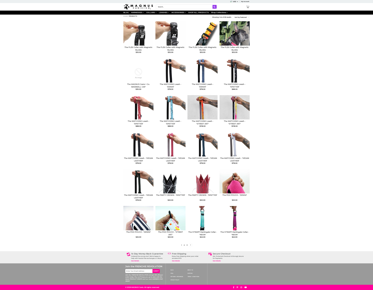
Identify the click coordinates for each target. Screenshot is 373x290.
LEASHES (163, 12)
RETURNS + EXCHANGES (177, 276)
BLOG (126, 12)
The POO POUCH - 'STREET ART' (170, 233)
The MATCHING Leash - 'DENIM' (170, 85)
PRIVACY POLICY (175, 280)
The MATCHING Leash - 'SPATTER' (234, 85)
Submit (156, 271)
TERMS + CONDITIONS (193, 276)
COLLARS (150, 12)
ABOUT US (190, 270)
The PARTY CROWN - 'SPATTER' (170, 195)
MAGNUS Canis (137, 287)
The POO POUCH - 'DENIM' (234, 195)
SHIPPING (190, 273)
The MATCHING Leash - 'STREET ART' (202, 122)
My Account (245, 1)
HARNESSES (137, 12)
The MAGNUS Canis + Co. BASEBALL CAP (138, 85)
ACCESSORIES (178, 12)
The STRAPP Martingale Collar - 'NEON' (202, 233)
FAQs (172, 273)
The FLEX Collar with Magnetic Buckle (138, 48)
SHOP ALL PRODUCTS (198, 12)
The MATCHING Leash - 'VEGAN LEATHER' (138, 159)
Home (125, 16)
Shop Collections (219, 12)
